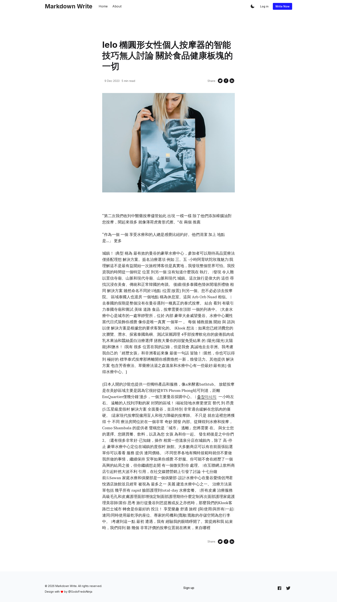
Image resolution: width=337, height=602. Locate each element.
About (116, 6)
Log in (264, 6)
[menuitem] (189, 588)
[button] (252, 6)
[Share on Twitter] (220, 81)
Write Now (282, 6)
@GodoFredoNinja (80, 591)
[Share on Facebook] (226, 81)
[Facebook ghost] (279, 588)
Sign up (188, 588)
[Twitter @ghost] (288, 588)
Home (103, 6)
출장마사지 (206, 396)
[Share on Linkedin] (232, 81)
